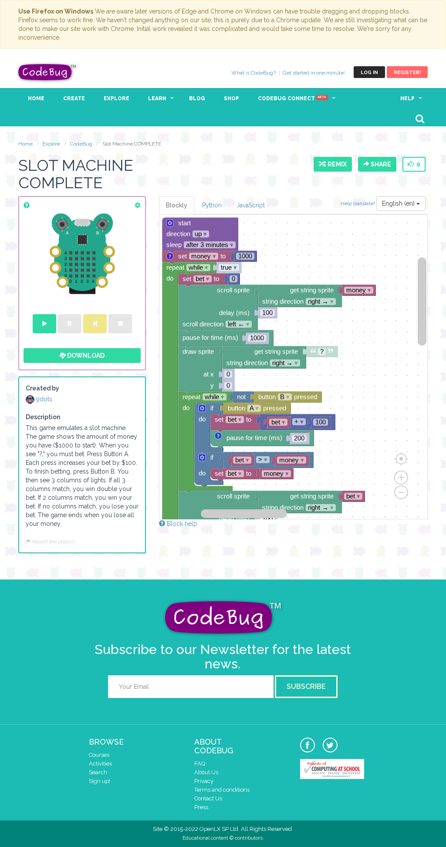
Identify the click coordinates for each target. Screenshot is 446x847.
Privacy (203, 781)
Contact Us (208, 798)
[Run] (44, 323)
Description (43, 416)
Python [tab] (212, 205)
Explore (116, 98)
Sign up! (99, 781)
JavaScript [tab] (251, 205)
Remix (336, 164)
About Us (206, 772)
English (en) (399, 203)
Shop (231, 98)
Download (85, 355)
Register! (407, 72)
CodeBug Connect (292, 98)
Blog (197, 98)
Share (380, 164)
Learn (157, 98)
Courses (99, 755)
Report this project (52, 542)
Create (74, 98)
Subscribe (306, 686)
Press (201, 807)
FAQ (199, 763)
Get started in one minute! (314, 73)
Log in (369, 72)
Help (407, 98)
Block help (181, 523)
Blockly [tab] (176, 205)
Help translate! (358, 203)
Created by (42, 388)
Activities (100, 763)
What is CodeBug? (253, 73)
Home (36, 98)
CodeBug (47, 72)
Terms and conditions (222, 789)
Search (98, 772)
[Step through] (95, 323)
